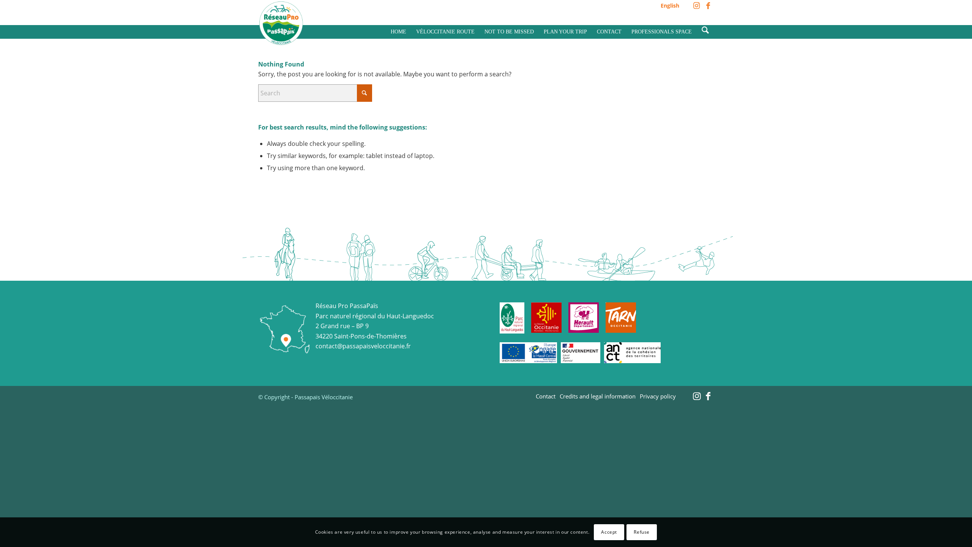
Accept (609, 532)
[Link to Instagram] (696, 5)
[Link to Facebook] (708, 5)
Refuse (642, 532)
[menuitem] (668, 6)
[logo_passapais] (281, 23)
